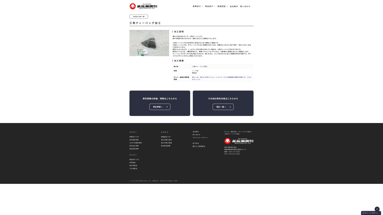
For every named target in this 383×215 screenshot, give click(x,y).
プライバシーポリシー (200, 138)
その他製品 (133, 168)
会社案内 (196, 132)
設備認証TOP (166, 137)
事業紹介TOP (134, 137)
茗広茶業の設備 (166, 143)
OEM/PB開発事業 (135, 143)
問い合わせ (196, 135)
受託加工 (234, 132)
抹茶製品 (132, 162)
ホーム (226, 132)
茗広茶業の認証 (166, 140)
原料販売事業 (134, 140)
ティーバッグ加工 (245, 132)
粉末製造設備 (165, 146)
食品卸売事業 (134, 149)
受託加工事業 (134, 146)
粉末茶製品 (133, 165)
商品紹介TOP (134, 159)
